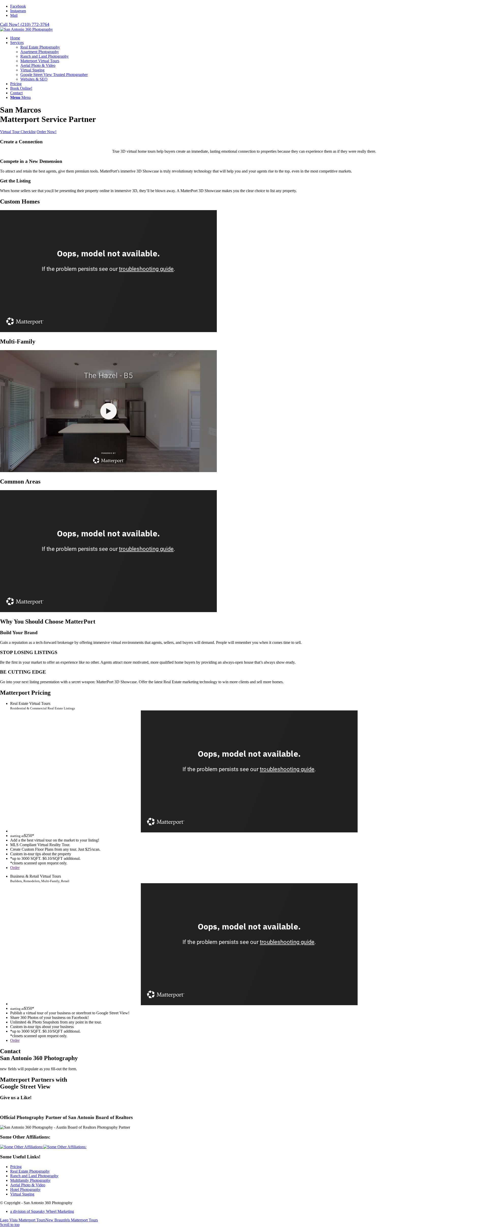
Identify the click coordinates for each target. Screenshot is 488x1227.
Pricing (16, 1166)
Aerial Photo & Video (27, 1185)
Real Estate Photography (30, 1171)
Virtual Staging (22, 1194)
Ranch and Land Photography (34, 1176)
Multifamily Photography (30, 1180)
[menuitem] (249, 38)
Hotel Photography (25, 1189)
